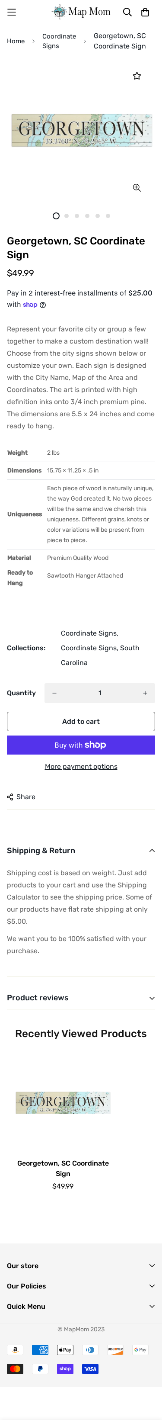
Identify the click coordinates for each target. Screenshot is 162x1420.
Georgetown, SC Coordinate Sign (63, 1168)
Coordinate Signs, (89, 633)
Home (16, 41)
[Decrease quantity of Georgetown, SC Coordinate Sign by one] (54, 693)
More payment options (81, 766)
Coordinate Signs (59, 41)
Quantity (21, 693)
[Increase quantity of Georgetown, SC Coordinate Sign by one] (145, 693)
